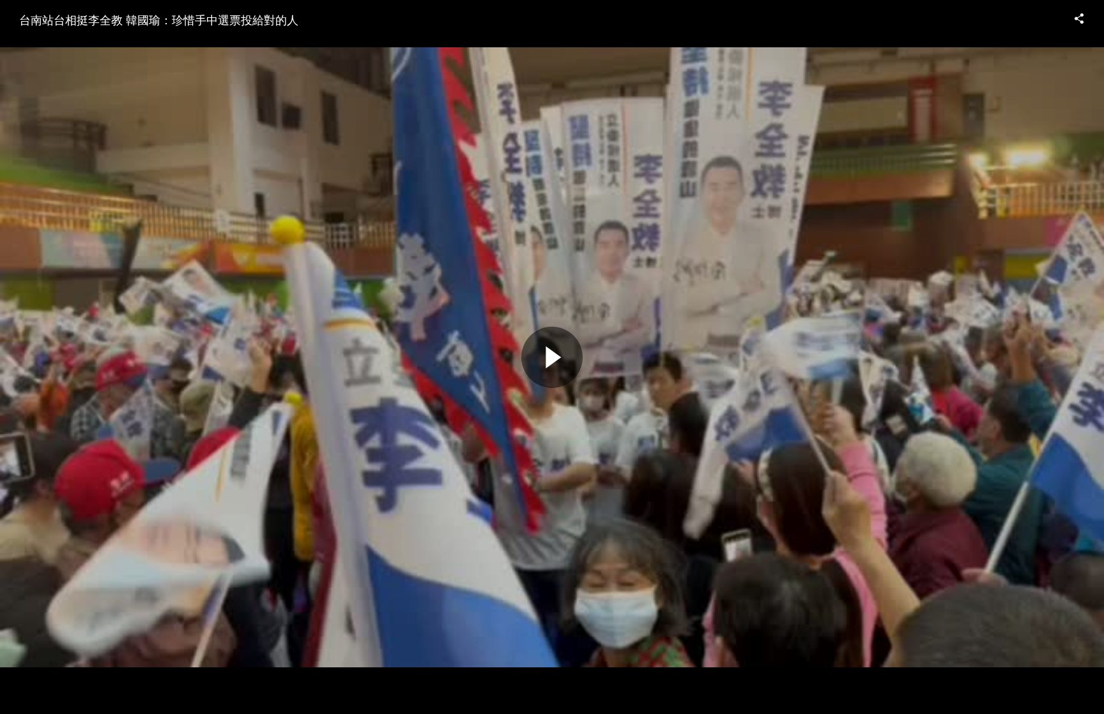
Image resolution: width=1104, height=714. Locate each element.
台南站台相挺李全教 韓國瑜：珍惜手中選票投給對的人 (158, 19)
